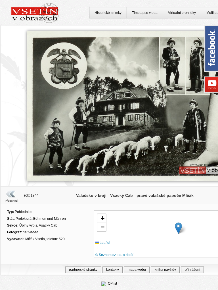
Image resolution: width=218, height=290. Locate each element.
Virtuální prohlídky (182, 13)
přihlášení (192, 270)
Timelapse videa (145, 13)
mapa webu (137, 270)
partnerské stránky (83, 270)
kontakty (112, 270)
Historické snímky (108, 13)
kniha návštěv (165, 270)
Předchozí (11, 200)
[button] (178, 228)
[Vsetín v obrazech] (35, 22)
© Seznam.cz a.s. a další (114, 254)
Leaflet (104, 242)
